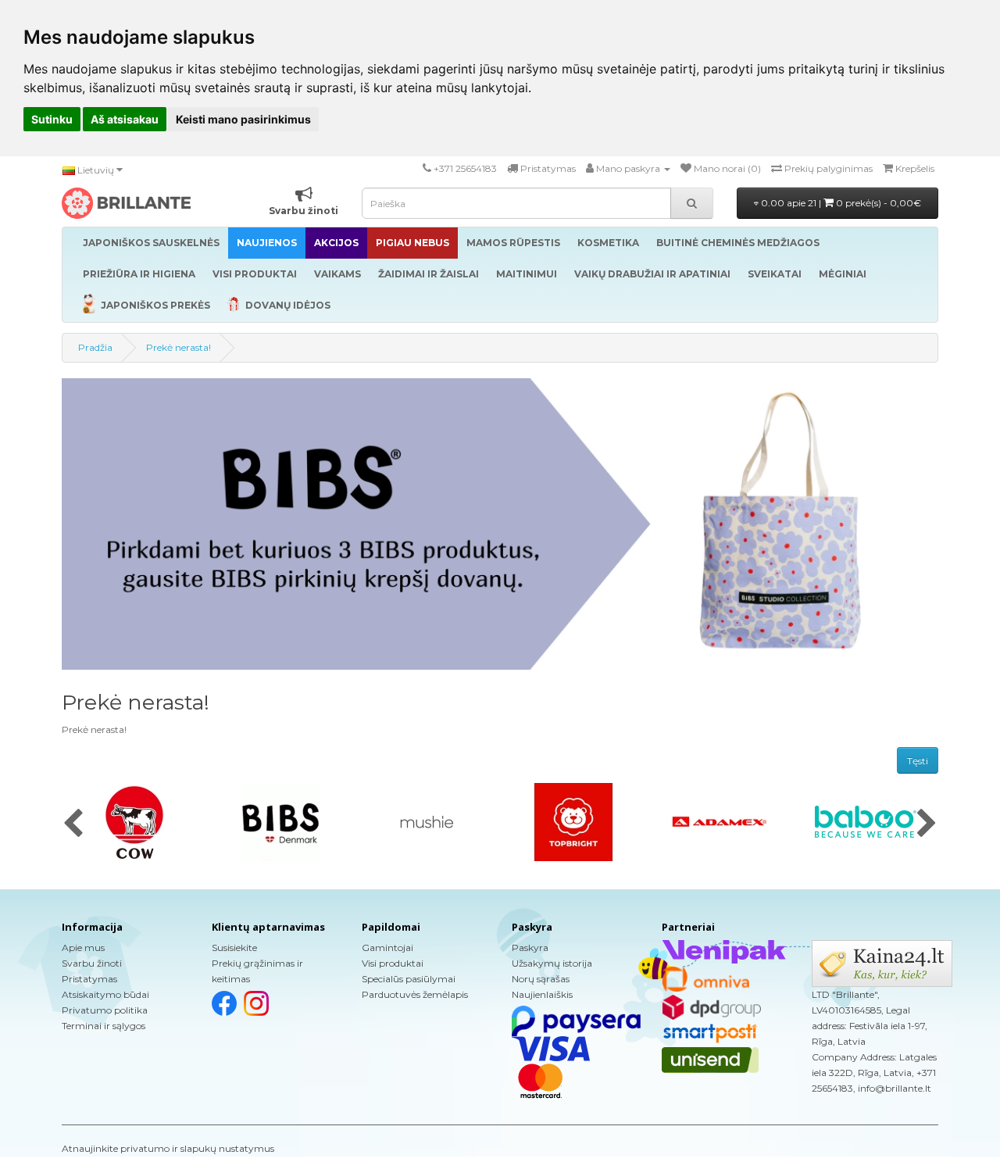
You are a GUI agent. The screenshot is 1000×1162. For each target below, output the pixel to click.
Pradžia (95, 347)
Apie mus (83, 947)
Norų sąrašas (541, 979)
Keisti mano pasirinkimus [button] (243, 119)
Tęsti (917, 761)
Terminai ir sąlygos (103, 1025)
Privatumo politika (105, 1010)
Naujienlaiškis (542, 994)
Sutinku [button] (52, 119)
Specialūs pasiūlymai (408, 979)
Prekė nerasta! (178, 347)
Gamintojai (387, 947)
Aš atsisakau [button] (125, 119)
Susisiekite (234, 947)
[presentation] (73, 824)
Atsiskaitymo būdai (105, 994)
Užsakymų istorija (552, 963)
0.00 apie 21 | (840, 203)
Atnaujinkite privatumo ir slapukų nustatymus (168, 1148)
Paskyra (530, 947)
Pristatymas (89, 979)
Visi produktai (392, 963)
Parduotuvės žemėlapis (415, 994)
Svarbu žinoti (92, 963)
